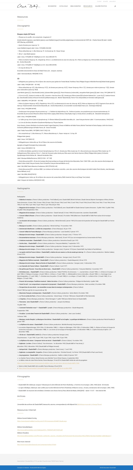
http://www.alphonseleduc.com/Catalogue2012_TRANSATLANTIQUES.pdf (40, 430)
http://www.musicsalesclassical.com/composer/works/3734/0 (36, 444)
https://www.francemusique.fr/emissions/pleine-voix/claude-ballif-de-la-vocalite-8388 (45, 368)
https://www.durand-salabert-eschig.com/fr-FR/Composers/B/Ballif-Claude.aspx (42, 421)
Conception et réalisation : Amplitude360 (27, 467)
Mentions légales (42, 467)
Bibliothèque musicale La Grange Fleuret (89, 404)
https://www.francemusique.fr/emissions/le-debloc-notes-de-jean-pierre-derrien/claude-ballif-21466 (48, 363)
